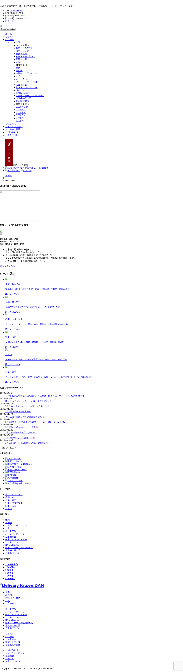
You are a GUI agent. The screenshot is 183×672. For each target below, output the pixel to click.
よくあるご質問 (12, 129)
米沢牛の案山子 (23, 98)
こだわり (9, 37)
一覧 (18, 42)
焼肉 (18, 68)
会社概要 (9, 656)
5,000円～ (21, 121)
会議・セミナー (23, 51)
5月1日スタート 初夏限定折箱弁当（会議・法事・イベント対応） (36, 422)
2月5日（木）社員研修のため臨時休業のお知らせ (29, 443)
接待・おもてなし (24, 48)
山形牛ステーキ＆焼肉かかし (30, 95)
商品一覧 (9, 636)
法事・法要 (21, 59)
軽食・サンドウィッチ (27, 87)
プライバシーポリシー (16, 653)
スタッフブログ (12, 661)
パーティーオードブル (27, 82)
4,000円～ (21, 118)
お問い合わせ (11, 132)
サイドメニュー (23, 90)
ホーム (8, 34)
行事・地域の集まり (25, 56)
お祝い (19, 62)
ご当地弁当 (21, 85)
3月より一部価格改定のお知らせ (21, 432)
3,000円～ (21, 115)
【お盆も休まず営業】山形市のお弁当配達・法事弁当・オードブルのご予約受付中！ (46, 396)
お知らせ (9, 658)
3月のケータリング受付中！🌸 (20, 438)
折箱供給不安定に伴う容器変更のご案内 (24, 417)
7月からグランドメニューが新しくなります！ (27, 406)
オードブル (21, 79)
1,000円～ (21, 110)
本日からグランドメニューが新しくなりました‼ (28, 401)
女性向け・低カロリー (27, 73)
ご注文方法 (10, 124)
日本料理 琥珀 (22, 101)
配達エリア (10, 21)
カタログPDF (11, 135)
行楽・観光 (21, 54)
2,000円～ (21, 112)
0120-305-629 (16, 11)
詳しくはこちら (7, 266)
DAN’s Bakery (23, 93)
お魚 (18, 76)
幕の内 (19, 70)
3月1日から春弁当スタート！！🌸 (21, 427)
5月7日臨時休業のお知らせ (18, 411)
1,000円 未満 (22, 107)
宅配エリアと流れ (14, 126)
